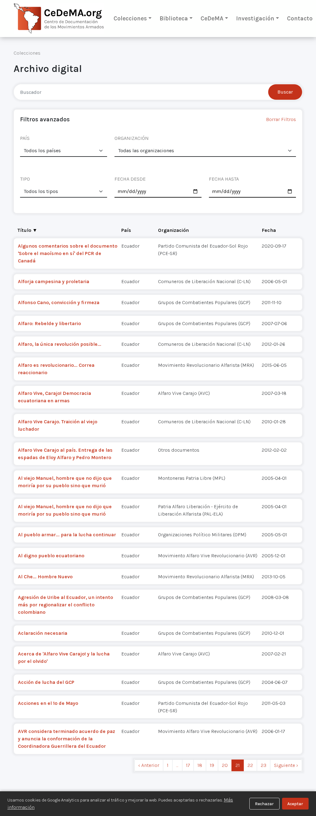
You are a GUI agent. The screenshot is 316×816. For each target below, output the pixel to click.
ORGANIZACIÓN (131, 138)
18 (200, 765)
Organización (173, 230)
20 (225, 765)
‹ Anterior (148, 765)
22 (250, 765)
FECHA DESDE (130, 179)
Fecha (269, 230)
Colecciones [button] (130, 18)
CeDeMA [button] (212, 18)
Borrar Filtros (281, 119)
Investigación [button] (255, 18)
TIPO (25, 179)
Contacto (300, 18)
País (126, 230)
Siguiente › (286, 765)
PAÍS (25, 138)
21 (237, 765)
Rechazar (264, 803)
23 (263, 765)
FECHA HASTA (224, 179)
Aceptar (295, 803)
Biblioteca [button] (174, 18)
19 (212, 765)
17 (188, 765)
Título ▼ (27, 230)
